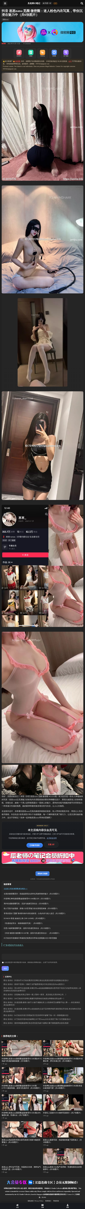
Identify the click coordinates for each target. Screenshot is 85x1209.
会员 (70, 61)
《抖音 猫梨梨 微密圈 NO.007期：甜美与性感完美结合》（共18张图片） (32, 933)
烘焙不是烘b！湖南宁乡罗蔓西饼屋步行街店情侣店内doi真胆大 (39, 984)
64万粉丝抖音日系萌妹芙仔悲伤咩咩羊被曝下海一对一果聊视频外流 (41, 1015)
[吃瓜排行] (19, 53)
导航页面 (56, 1201)
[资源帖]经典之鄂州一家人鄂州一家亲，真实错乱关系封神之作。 (40, 994)
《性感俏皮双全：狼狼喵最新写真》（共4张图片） (24, 923)
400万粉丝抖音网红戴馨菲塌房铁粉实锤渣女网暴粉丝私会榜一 (39, 998)
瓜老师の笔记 (34, 3)
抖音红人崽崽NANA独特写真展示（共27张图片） (62, 1113)
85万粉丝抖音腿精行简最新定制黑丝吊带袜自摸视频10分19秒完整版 (30, 938)
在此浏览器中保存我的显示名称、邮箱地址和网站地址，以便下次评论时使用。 (31, 962)
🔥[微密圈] (17, 61)
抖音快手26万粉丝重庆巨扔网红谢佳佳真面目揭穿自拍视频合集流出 (41, 980)
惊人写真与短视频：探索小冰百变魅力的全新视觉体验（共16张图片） (31, 908)
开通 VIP (51, 844)
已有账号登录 (35, 845)
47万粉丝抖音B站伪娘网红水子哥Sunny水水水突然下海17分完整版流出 (42, 1019)
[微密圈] (54, 53)
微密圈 (4, 43)
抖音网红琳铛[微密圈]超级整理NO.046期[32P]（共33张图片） (28, 899)
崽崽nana (5, 19)
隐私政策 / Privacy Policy (35, 1201)
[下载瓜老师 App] (55, 3)
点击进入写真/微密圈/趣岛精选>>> (15, 889)
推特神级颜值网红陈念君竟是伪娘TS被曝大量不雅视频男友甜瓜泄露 (41, 1023)
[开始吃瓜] (42, 53)
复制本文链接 (42, 873)
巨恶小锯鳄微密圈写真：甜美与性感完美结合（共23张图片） (28, 928)
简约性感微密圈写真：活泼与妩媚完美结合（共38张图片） (27, 904)
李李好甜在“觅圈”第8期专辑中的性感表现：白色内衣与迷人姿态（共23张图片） (35, 913)
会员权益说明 (52, 838)
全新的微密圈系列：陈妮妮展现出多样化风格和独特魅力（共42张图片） (32, 894)
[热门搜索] (66, 53)
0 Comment (27, 43)
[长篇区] (30, 53)
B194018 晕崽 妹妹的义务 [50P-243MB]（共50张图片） (25, 918)
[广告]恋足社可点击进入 (13, 945)
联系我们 (48, 1201)
